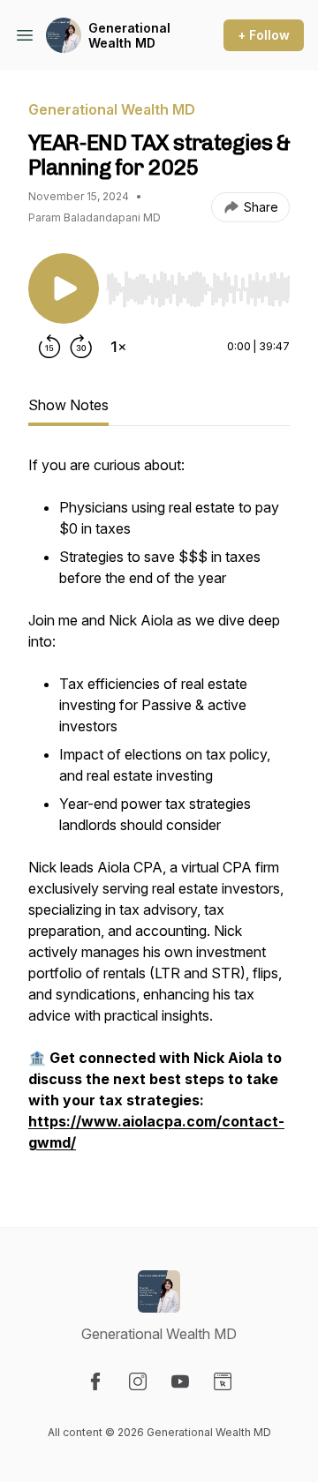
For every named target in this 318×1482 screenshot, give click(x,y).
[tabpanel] (159, 812)
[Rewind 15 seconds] (49, 346)
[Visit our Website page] (222, 1381)
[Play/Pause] (63, 288)
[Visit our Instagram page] (138, 1381)
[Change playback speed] (118, 346)
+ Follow (264, 34)
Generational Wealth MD (129, 35)
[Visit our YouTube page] (180, 1381)
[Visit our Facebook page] (95, 1381)
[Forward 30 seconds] (81, 346)
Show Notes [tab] (68, 405)
